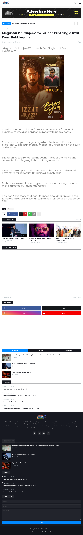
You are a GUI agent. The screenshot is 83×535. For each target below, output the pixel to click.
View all (78, 220)
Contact (48, 532)
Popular (15, 350)
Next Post (76, 297)
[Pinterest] (25, 214)
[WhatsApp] (30, 214)
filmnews (10, 29)
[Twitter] (21, 214)
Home (4, 29)
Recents (41, 350)
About (41, 532)
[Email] (34, 214)
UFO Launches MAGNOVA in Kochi (23, 23)
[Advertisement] (41, 332)
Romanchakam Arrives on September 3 (65, 239)
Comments (68, 350)
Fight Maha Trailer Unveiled (21, 372)
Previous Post (7, 297)
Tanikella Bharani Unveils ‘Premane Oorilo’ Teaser (21, 408)
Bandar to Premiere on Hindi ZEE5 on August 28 (40, 239)
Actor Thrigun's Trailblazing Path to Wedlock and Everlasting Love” (36, 355)
